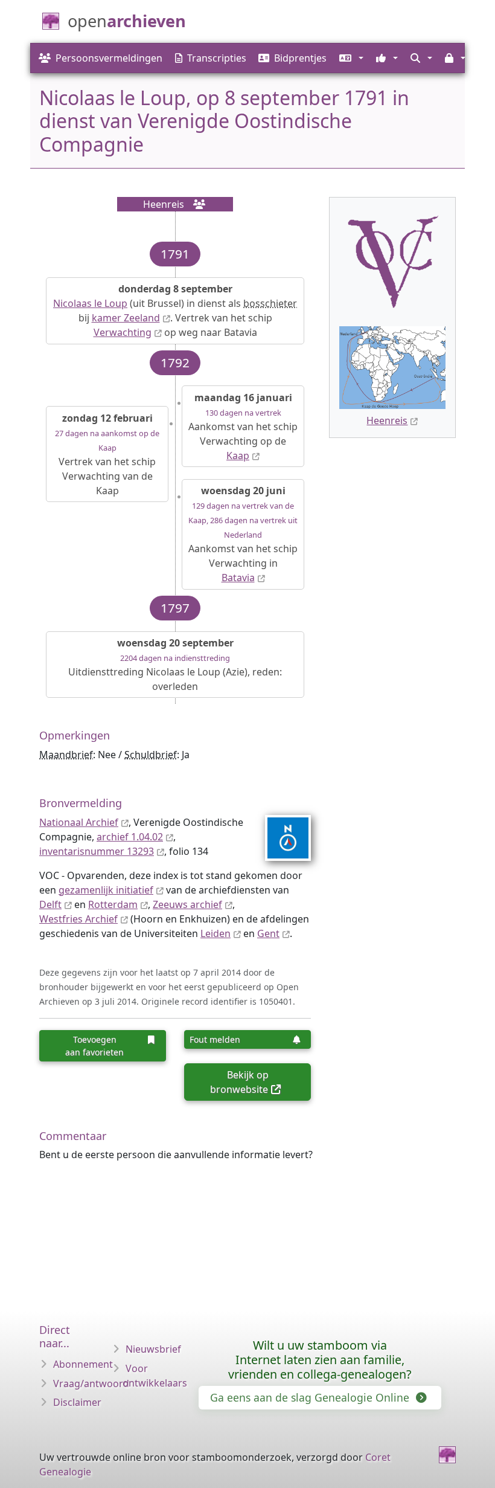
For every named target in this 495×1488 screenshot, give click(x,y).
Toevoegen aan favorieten (94, 1046)
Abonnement (83, 1364)
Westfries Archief (78, 919)
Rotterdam (113, 904)
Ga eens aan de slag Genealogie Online (311, 1397)
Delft (50, 904)
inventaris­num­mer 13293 (96, 851)
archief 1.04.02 (130, 836)
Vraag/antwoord (91, 1383)
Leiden (215, 933)
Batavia (238, 577)
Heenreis (386, 420)
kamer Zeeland (126, 317)
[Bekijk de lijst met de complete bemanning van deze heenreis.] (195, 204)
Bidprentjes (300, 58)
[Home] (447, 1454)
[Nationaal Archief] (280, 838)
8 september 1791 (306, 98)
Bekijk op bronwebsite (239, 1082)
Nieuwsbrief (153, 1349)
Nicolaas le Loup (90, 303)
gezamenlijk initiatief (106, 890)
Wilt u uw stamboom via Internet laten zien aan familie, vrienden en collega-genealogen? (320, 1359)
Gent (268, 933)
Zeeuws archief (187, 904)
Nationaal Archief (78, 822)
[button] (349, 57)
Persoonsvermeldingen (109, 58)
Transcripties (216, 58)
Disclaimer (77, 1402)
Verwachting (123, 332)
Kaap (237, 455)
